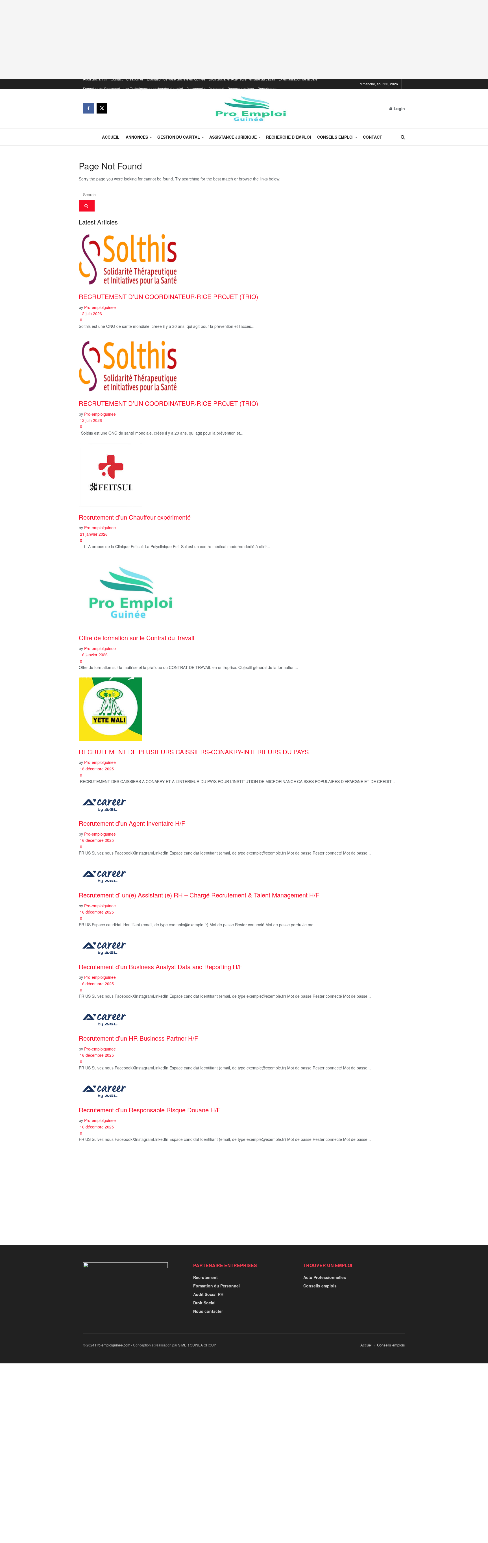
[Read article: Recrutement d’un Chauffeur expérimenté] (244, 475)
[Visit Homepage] (248, 108)
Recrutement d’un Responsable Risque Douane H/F (149, 1109)
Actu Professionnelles (324, 1277)
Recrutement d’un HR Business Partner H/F (138, 1038)
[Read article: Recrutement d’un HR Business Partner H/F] (244, 1017)
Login (399, 108)
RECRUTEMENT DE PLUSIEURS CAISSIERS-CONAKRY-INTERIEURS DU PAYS (194, 751)
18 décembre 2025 (96, 769)
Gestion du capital (178, 137)
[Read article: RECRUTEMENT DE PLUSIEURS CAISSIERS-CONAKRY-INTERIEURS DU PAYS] (244, 709)
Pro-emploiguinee (100, 307)
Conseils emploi (335, 137)
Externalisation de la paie (297, 79)
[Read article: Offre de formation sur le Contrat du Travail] (244, 592)
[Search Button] (403, 136)
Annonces (137, 137)
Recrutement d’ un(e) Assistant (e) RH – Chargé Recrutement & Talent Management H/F (199, 894)
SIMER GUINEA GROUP (196, 1345)
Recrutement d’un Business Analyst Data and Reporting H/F (161, 966)
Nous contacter (208, 1311)
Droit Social (204, 1303)
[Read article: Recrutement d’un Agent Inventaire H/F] (244, 802)
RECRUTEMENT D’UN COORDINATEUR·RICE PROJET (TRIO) (168, 296)
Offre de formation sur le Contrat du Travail (136, 637)
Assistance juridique (233, 137)
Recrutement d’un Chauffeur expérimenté (135, 517)
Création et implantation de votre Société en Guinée (165, 79)
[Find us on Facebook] (88, 108)
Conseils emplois (320, 1286)
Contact (117, 79)
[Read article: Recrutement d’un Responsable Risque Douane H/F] (244, 1088)
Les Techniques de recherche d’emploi (153, 88)
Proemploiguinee (241, 88)
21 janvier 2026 (93, 534)
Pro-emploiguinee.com (112, 1345)
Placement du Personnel (205, 88)
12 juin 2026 (90, 313)
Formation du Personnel (101, 88)
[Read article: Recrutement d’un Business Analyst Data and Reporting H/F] (244, 945)
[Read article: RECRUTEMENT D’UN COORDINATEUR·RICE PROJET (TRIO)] (244, 258)
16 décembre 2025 (96, 840)
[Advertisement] (244, 39)
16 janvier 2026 (93, 654)
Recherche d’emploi (288, 137)
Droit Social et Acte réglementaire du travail (242, 79)
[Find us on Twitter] (102, 108)
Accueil (110, 137)
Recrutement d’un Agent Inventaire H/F (132, 823)
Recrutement (267, 88)
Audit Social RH (95, 79)
